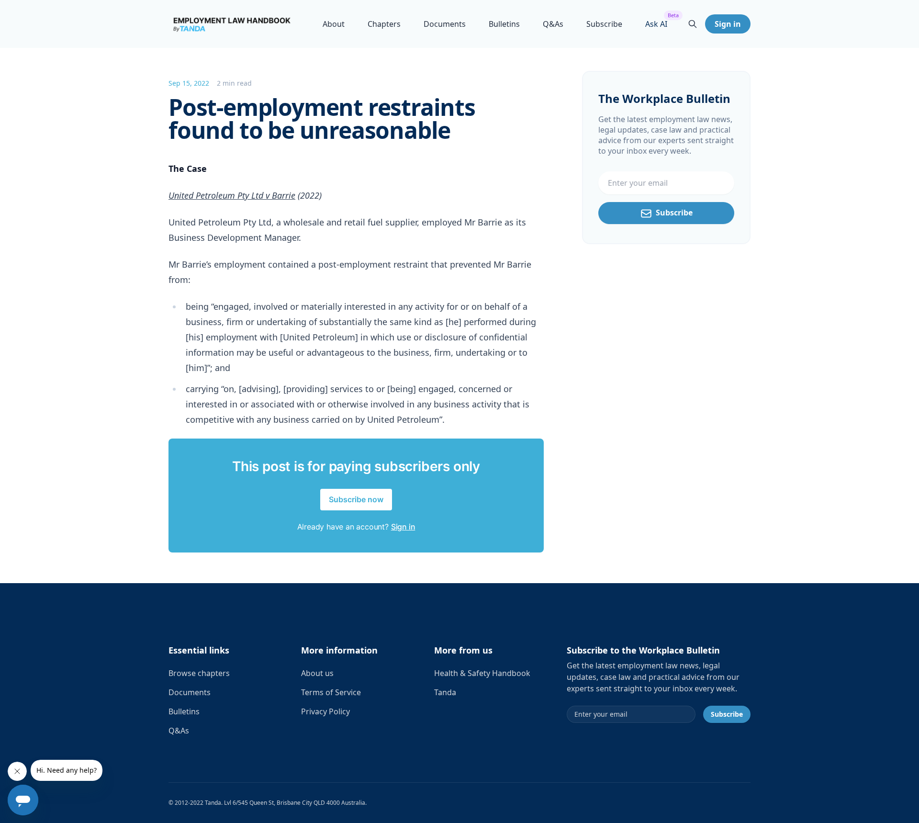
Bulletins (504, 24)
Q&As (553, 24)
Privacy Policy (325, 711)
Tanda (445, 692)
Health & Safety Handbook (482, 673)
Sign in (728, 24)
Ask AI (656, 23)
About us (317, 673)
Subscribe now (356, 499)
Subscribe (604, 24)
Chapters (384, 24)
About (334, 24)
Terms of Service (331, 692)
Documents (445, 24)
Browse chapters (199, 673)
